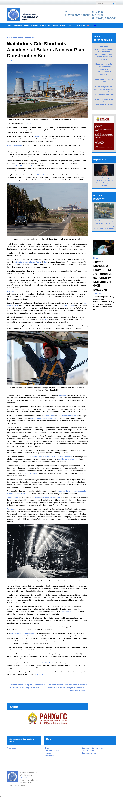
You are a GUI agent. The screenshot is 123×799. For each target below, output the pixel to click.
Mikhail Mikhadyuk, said (23, 166)
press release (15, 633)
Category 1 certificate (29, 473)
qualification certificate (66, 459)
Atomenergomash (28, 633)
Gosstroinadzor (12, 509)
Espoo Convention (69, 416)
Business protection (89, 753)
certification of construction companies (57, 457)
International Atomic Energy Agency (28, 262)
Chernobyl (63, 395)
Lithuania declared (67, 305)
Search (113, 4)
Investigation (45, 25)
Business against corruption (63, 25)
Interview (34, 25)
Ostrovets (41, 175)
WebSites (23, 778)
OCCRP (29, 123)
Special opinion (88, 750)
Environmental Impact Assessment (43, 418)
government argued (69, 611)
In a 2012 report (13, 291)
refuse (46, 319)
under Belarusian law (33, 457)
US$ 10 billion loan (49, 663)
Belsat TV (37, 136)
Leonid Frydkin (12, 497)
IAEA (44, 262)
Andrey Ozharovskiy (14, 145)
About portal (11, 748)
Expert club (80, 25)
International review (21, 25)
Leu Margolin (39, 674)
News (10, 25)
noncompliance (49, 416)
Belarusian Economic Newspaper (47, 497)
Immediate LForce (9, 796)
